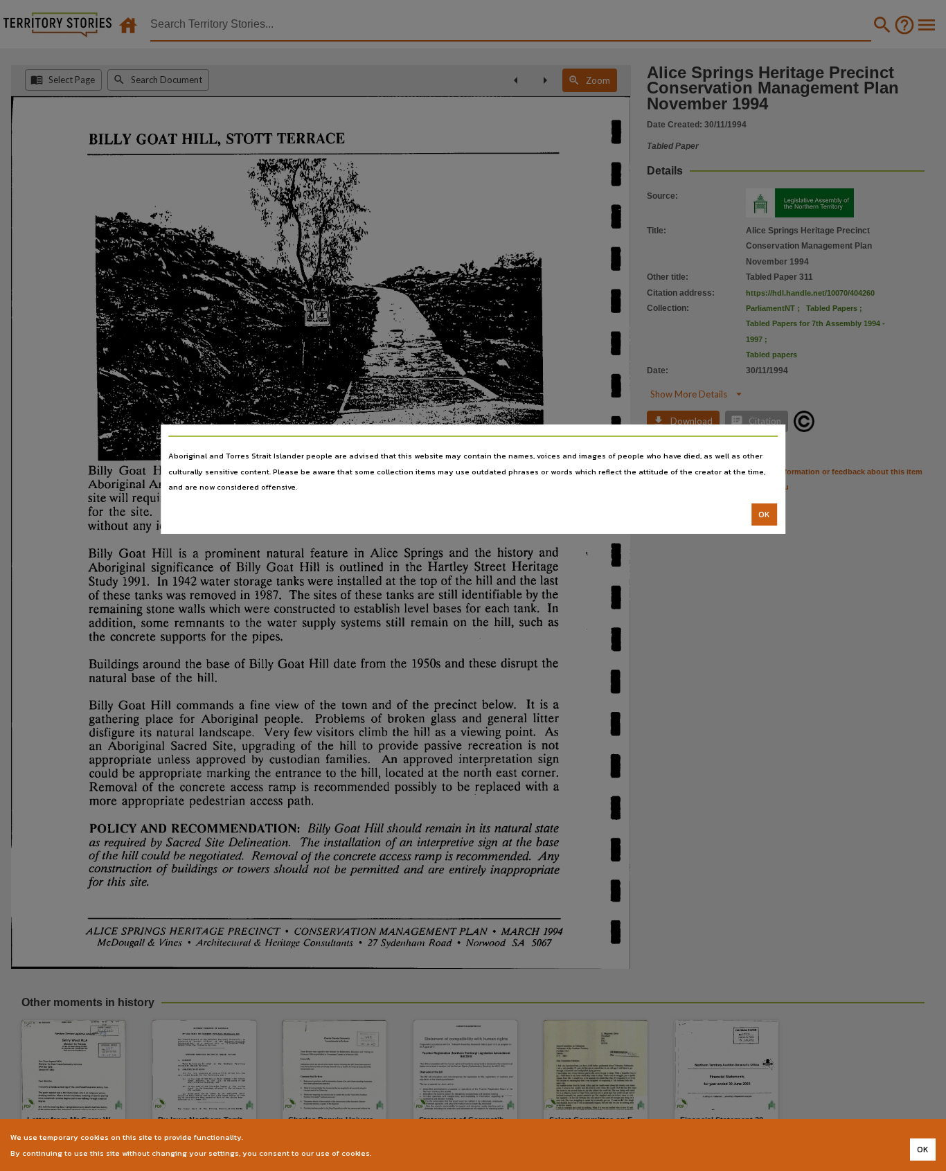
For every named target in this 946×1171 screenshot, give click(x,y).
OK (764, 514)
